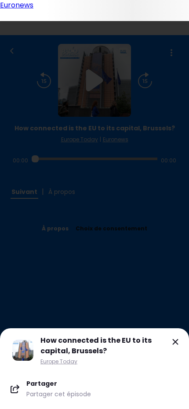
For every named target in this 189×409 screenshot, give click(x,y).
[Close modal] (175, 342)
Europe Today (58, 361)
